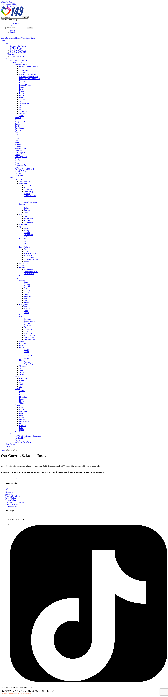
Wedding (18, 173)
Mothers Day (28, 192)
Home (3, 450)
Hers (25, 243)
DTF (7, 44)
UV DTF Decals (16, 48)
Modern (26, 352)
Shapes (21, 101)
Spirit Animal (19, 161)
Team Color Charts (28, 38)
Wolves (26, 302)
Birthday (27, 323)
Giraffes (27, 290)
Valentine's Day (20, 171)
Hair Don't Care (20, 149)
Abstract (22, 407)
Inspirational (28, 218)
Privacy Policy (10, 500)
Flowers (27, 362)
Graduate (18, 144)
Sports (21, 107)
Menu (3, 40)
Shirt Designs (24, 103)
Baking (17, 124)
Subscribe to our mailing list (11, 38)
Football (27, 233)
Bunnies (27, 284)
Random (22, 276)
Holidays (22, 81)
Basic (21, 395)
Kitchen (17, 155)
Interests (22, 268)
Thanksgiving (29, 337)
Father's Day (28, 188)
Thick (21, 385)
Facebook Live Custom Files (29, 79)
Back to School (29, 321)
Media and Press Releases (24, 442)
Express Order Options (18, 60)
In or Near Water (30, 253)
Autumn (22, 73)
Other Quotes (28, 222)
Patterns (22, 93)
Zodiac (21, 116)
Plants (21, 360)
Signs (21, 105)
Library (12, 177)
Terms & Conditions (12, 496)
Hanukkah (27, 331)
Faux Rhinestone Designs (28, 66)
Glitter (21, 417)
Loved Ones (23, 239)
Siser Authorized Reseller (14, 502)
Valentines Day (29, 339)
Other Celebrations (30, 202)
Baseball (27, 229)
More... (8, 58)
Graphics (18, 146)
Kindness (27, 220)
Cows (26, 288)
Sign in (3, 6)
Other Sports (28, 235)
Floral (26, 307)
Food (16, 140)
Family (17, 138)
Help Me (8, 490)
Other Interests (29, 274)
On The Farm (29, 257)
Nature (21, 91)
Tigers (26, 300)
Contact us (9, 492)
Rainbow (22, 426)
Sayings (22, 99)
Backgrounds (24, 305)
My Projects (17, 6)
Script (21, 383)
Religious (18, 159)
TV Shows (23, 112)
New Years (28, 333)
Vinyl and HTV (20, 438)
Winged (26, 261)
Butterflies (27, 286)
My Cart (13, 25)
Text (20, 387)
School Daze (23, 263)
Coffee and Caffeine (31, 272)
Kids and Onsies (25, 85)
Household (23, 83)
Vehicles (22, 114)
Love (21, 89)
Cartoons (22, 315)
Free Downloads (21, 64)
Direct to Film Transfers (18, 46)
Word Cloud (19, 175)
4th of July (27, 319)
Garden (17, 142)
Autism (17, 120)
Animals (22, 68)
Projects (17, 432)
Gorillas (26, 292)
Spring (26, 208)
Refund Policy (10, 498)
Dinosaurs (23, 344)
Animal (22, 409)
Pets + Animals (24, 247)
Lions (26, 294)
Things (21, 370)
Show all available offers (10, 479)
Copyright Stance (11, 504)
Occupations (23, 224)
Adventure (23, 266)
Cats (25, 249)
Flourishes (23, 397)
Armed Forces (24, 71)
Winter (26, 212)
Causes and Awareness (27, 75)
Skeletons (22, 366)
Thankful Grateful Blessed (24, 169)
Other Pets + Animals (31, 259)
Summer (27, 210)
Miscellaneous (24, 422)
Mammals (27, 296)
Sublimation (9, 54)
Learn (12, 434)
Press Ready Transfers (18, 50)
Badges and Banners (22, 122)
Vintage (26, 358)
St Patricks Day (29, 335)
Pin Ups (31, 356)
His (25, 241)
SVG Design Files (16, 62)
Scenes (26, 313)
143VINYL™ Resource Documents (28, 436)
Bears (26, 282)
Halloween (19, 151)
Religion (22, 97)
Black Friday (19, 128)
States (21, 110)
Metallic (22, 419)
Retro (26, 311)
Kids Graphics (20, 153)
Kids (25, 245)
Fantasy (26, 350)
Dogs (26, 251)
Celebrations (23, 183)
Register (9, 6)
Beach (17, 126)
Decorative (23, 378)
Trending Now (24, 181)
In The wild (28, 255)
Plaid (21, 424)
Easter (17, 134)
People (21, 95)
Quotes (21, 214)
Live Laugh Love (21, 157)
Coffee (17, 132)
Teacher (17, 167)
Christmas (27, 185)
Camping (18, 130)
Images (17, 278)
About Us (9, 494)
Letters (21, 87)
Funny (26, 216)
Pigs (25, 298)
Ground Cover (29, 364)
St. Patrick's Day (21, 165)
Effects (21, 346)
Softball (26, 237)
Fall (16, 136)
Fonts (17, 376)
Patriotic (27, 194)
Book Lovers (28, 270)
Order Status (14, 23)
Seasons (22, 204)
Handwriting (23, 380)
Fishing (26, 231)
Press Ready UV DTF (18, 52)
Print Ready (19, 179)
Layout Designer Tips (13, 506)
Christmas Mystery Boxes (28, 77)
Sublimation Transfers (18, 56)
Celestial (22, 341)
